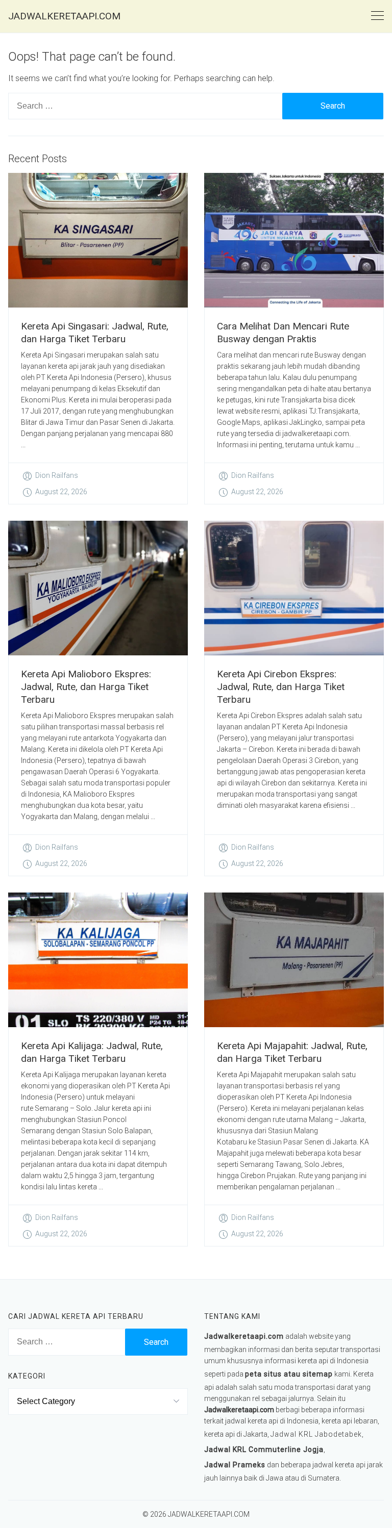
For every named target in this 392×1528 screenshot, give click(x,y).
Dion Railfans (56, 475)
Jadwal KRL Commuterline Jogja (264, 1449)
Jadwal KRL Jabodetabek (316, 1434)
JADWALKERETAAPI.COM (64, 16)
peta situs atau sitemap (289, 1374)
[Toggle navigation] (377, 16)
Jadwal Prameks (234, 1465)
